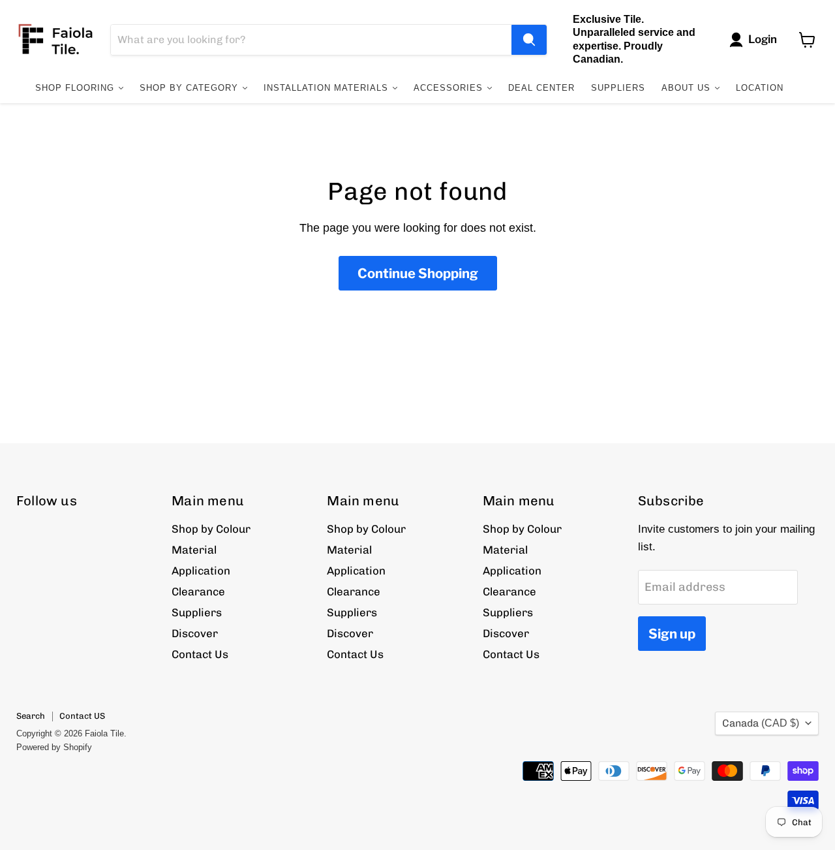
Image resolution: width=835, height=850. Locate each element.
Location (759, 88)
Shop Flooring (76, 88)
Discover (195, 633)
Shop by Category (190, 88)
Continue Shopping (417, 273)
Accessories (450, 88)
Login (762, 39)
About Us (687, 88)
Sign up (671, 633)
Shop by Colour (211, 528)
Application (201, 570)
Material (194, 549)
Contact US (82, 716)
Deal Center (541, 88)
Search (30, 716)
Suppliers (618, 88)
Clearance (198, 591)
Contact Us (200, 654)
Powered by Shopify (54, 747)
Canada (760, 723)
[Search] (529, 40)
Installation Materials (327, 88)
